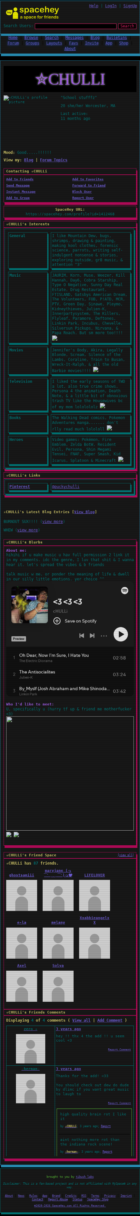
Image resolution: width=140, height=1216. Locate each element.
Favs (73, 43)
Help (93, 6)
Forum (13, 43)
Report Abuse (58, 1199)
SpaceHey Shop (97, 1199)
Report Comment (119, 1049)
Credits (71, 1195)
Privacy (110, 1195)
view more (52, 521)
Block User (82, 191)
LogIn (111, 6)
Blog (95, 37)
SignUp (130, 6)
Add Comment (109, 1020)
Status (77, 1199)
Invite (92, 43)
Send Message (18, 185)
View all (81, 1020)
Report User (83, 198)
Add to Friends (20, 179)
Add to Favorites (88, 179)
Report (106, 1126)
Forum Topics (53, 160)
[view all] (126, 855)
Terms (95, 1195)
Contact (37, 1199)
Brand (56, 1195)
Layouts (54, 43)
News (21, 1195)
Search (127, 26)
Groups (32, 43)
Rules (33, 1195)
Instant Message (20, 191)
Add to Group (18, 198)
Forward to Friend (88, 185)
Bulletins (116, 37)
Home (13, 37)
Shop (123, 43)
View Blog (84, 512)
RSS (83, 1195)
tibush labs (85, 1176)
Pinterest (19, 486)
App (108, 43)
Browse (31, 37)
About (70, 48)
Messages (74, 37)
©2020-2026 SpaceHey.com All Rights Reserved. (70, 1205)
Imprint (126, 1195)
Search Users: (18, 26)
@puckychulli (65, 486)
